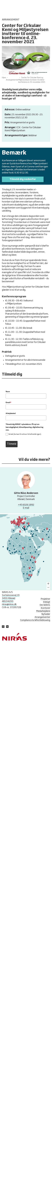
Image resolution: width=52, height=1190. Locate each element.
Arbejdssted (11, 413)
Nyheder (45, 614)
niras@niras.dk (9, 604)
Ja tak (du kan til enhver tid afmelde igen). (25, 434)
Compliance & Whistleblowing (35, 620)
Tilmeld (11, 444)
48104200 (7, 601)
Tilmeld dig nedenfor (23, 179)
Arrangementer (42, 617)
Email (8, 402)
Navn (8, 391)
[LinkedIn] (3, 627)
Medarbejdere (43, 611)
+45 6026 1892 (26, 505)
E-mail (26, 508)
